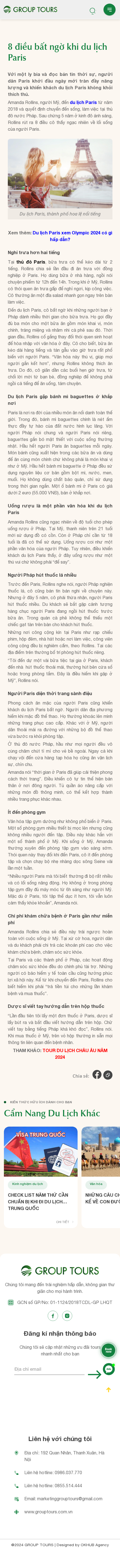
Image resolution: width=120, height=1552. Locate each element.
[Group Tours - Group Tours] (30, 9)
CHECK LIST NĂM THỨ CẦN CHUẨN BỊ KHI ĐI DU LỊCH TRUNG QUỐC (38, 1201)
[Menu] (109, 10)
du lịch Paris (83, 102)
